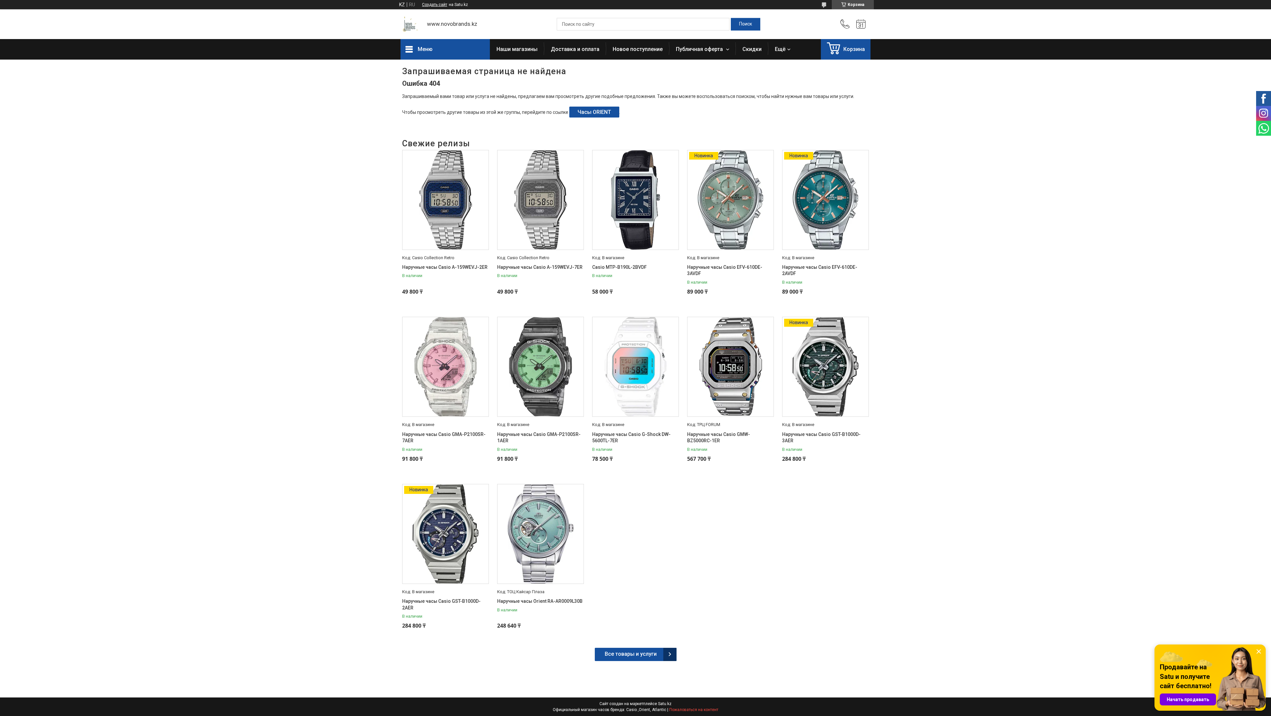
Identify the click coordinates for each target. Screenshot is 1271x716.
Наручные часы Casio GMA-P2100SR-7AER (444, 438)
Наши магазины (517, 49)
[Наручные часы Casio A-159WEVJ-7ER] (540, 200)
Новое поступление (638, 49)
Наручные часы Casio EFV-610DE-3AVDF (724, 270)
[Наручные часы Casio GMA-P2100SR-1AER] (540, 367)
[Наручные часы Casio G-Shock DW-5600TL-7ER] (635, 367)
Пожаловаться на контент (693, 709)
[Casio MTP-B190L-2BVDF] (635, 200)
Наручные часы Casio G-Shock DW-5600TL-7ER (631, 438)
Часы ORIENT (594, 112)
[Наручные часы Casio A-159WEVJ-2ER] (445, 200)
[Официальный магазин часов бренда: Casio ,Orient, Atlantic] (410, 24)
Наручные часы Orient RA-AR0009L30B (540, 601)
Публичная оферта (700, 49)
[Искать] (745, 24)
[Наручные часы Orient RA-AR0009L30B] (540, 534)
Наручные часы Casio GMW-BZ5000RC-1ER (718, 438)
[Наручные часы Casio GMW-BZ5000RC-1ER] (730, 367)
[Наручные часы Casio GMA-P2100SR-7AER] (445, 367)
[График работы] (861, 24)
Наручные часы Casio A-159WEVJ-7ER (540, 267)
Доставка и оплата (575, 49)
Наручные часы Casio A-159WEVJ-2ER (445, 267)
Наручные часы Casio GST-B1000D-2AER (441, 604)
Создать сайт (434, 4)
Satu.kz (665, 703)
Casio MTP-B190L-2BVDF (619, 267)
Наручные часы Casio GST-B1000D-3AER (821, 438)
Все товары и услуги (631, 654)
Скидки (752, 49)
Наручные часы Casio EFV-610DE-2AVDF (819, 270)
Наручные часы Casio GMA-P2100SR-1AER (539, 438)
